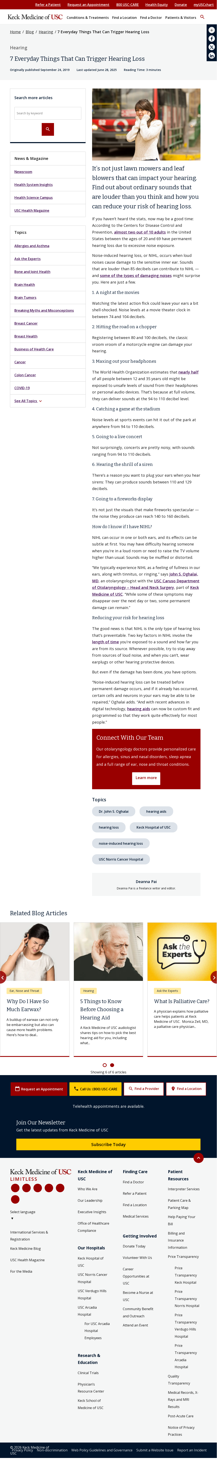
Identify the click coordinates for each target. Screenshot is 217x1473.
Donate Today (134, 1246)
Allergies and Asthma (31, 246)
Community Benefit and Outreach (138, 1312)
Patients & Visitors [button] (180, 17)
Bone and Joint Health (32, 271)
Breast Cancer (26, 323)
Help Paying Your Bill (181, 1220)
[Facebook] (15, 1188)
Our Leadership (90, 1200)
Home (15, 31)
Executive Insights (92, 1212)
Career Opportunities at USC (136, 1276)
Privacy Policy (22, 1450)
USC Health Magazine (31, 210)
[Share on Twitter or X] (212, 47)
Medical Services (136, 1216)
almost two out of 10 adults (140, 232)
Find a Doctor (133, 1182)
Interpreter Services (184, 1189)
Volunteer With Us (137, 1257)
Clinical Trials (88, 1373)
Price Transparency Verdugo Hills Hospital (186, 1326)
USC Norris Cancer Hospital (121, 859)
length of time (105, 641)
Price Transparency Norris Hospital (187, 1298)
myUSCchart (204, 4)
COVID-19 (22, 388)
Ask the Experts (27, 258)
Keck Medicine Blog (25, 1248)
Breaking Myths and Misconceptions (44, 310)
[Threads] (15, 1199)
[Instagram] (60, 1188)
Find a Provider (143, 1088)
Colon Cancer (25, 375)
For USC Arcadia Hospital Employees (97, 1330)
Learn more (146, 777)
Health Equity (156, 4)
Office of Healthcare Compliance (93, 1227)
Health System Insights (33, 184)
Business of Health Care (34, 349)
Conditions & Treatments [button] (88, 17)
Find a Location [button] (124, 17)
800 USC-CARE (127, 4)
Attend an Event (135, 1325)
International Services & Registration (29, 1236)
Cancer (20, 362)
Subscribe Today (108, 1144)
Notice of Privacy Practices (181, 1431)
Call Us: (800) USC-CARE (95, 1088)
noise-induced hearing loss (121, 843)
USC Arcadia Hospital (87, 1311)
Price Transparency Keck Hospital (186, 1275)
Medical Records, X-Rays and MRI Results (183, 1399)
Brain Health (24, 284)
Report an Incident (192, 1450)
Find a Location (186, 1088)
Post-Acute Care (181, 1416)
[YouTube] (38, 1188)
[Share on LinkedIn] (212, 55)
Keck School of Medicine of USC (91, 1404)
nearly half (188, 372)
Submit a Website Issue (154, 1450)
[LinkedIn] (49, 1188)
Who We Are (87, 1189)
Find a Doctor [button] (151, 17)
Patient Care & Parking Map (179, 1204)
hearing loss (109, 827)
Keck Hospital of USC (154, 827)
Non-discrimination (52, 1450)
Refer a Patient (48, 4)
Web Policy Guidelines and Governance (102, 1450)
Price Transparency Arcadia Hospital (186, 1356)
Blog (30, 31)
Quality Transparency (179, 1380)
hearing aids (138, 708)
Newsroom (23, 171)
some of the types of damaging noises (136, 275)
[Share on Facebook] (212, 38)
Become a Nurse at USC (138, 1296)
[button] (202, 15)
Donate (181, 4)
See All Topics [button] (28, 401)
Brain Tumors (25, 297)
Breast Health (25, 336)
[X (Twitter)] (26, 1188)
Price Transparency (183, 1256)
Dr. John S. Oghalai (114, 811)
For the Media (21, 1271)
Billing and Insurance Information (177, 1240)
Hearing (46, 31)
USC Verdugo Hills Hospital (92, 1294)
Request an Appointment (88, 4)
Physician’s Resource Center (91, 1388)
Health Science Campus (33, 197)
